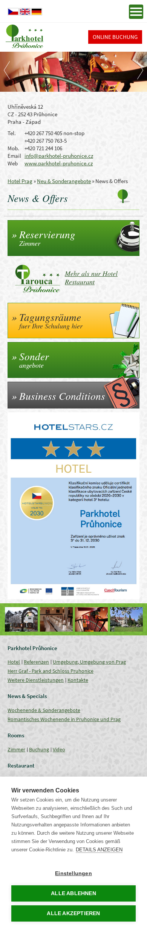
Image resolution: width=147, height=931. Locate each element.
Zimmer (16, 749)
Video (59, 749)
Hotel (14, 661)
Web (13, 163)
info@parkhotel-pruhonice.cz (58, 155)
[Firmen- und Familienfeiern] (56, 619)
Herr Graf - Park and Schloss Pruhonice (50, 670)
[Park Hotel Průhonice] (21, 619)
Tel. (12, 133)
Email (14, 155)
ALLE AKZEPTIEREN (73, 913)
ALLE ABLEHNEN (73, 893)
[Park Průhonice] (126, 619)
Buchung (39, 749)
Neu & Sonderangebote (64, 181)
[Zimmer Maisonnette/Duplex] (91, 619)
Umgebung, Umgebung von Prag (89, 661)
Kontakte (77, 680)
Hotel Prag (20, 181)
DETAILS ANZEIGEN (99, 849)
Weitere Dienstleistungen (36, 680)
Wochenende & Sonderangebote (44, 710)
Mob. (13, 148)
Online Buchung (115, 36)
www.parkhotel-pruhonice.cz (58, 163)
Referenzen (36, 661)
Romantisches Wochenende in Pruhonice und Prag (64, 719)
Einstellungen (73, 873)
